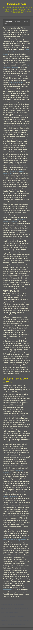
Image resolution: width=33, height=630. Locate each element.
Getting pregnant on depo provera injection (14, 608)
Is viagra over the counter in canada (12, 604)
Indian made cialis (16, 4)
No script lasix (8, 21)
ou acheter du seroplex (16, 82)
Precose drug (5, 620)
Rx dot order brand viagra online (20, 620)
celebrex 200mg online (10, 496)
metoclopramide (8, 590)
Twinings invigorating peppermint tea (13, 624)
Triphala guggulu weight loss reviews (13, 616)
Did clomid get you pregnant (10, 612)
